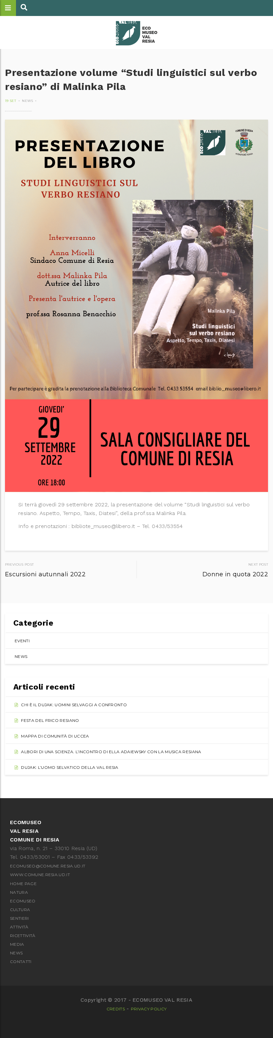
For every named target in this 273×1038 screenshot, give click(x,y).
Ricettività (23, 935)
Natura (19, 892)
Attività (19, 926)
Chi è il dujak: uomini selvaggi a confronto (74, 704)
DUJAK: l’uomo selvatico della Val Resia (69, 767)
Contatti (21, 961)
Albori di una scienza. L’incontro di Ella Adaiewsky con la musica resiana (111, 751)
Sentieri (19, 918)
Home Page (23, 883)
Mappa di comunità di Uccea (55, 736)
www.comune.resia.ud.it (40, 874)
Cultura (20, 909)
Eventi (22, 640)
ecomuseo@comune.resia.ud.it (48, 865)
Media (17, 944)
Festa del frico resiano (50, 720)
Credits (116, 1008)
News (27, 101)
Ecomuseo (23, 900)
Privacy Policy (148, 1008)
